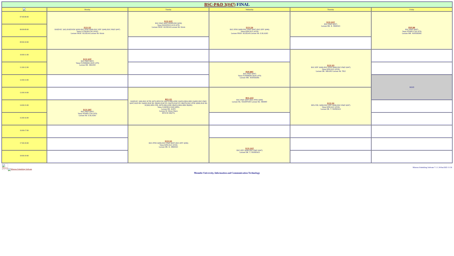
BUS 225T (250, 98)
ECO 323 (330, 65)
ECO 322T (168, 21)
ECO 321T (330, 22)
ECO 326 (249, 27)
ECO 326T (87, 110)
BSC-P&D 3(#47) (220, 4)
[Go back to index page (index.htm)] (24, 10)
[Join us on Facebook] (20, 169)
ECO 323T (87, 59)
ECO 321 (168, 141)
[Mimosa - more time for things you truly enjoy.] (5, 169)
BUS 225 (168, 99)
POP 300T (249, 72)
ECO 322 (87, 27)
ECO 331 (330, 103)
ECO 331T (249, 148)
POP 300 (411, 27)
